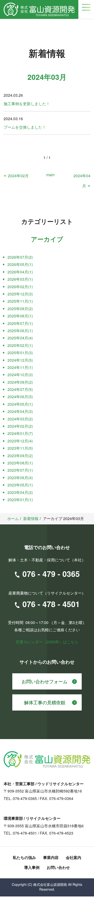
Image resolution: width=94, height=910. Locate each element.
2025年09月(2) (20, 308)
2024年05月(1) (20, 404)
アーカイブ (47, 239)
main (50, 174)
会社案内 (73, 857)
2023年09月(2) (20, 455)
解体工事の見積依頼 (44, 702)
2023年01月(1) (20, 499)
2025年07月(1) (20, 323)
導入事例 (32, 867)
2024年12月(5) (20, 360)
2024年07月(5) (20, 389)
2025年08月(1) (20, 316)
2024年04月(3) (20, 411)
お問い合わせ (58, 867)
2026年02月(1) (20, 286)
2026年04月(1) (20, 272)
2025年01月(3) (20, 352)
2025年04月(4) (20, 338)
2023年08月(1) (20, 463)
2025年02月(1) (20, 345)
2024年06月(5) (20, 396)
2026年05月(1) (20, 264)
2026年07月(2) (20, 257)
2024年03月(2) (20, 419)
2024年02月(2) (20, 426)
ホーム (13, 518)
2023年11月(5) (20, 448)
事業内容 (51, 857)
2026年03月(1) (20, 279)
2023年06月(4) (20, 477)
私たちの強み (24, 857)
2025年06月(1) (20, 330)
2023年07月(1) (20, 470)
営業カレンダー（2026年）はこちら (47, 642)
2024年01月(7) (20, 433)
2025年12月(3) (20, 294)
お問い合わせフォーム (44, 681)
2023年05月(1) (20, 485)
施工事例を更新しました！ (27, 103)
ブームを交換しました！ (25, 127)
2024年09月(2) (20, 382)
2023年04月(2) (20, 492)
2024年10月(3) (20, 374)
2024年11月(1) (20, 367)
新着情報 (31, 518)
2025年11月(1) (20, 301)
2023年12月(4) (20, 441)
